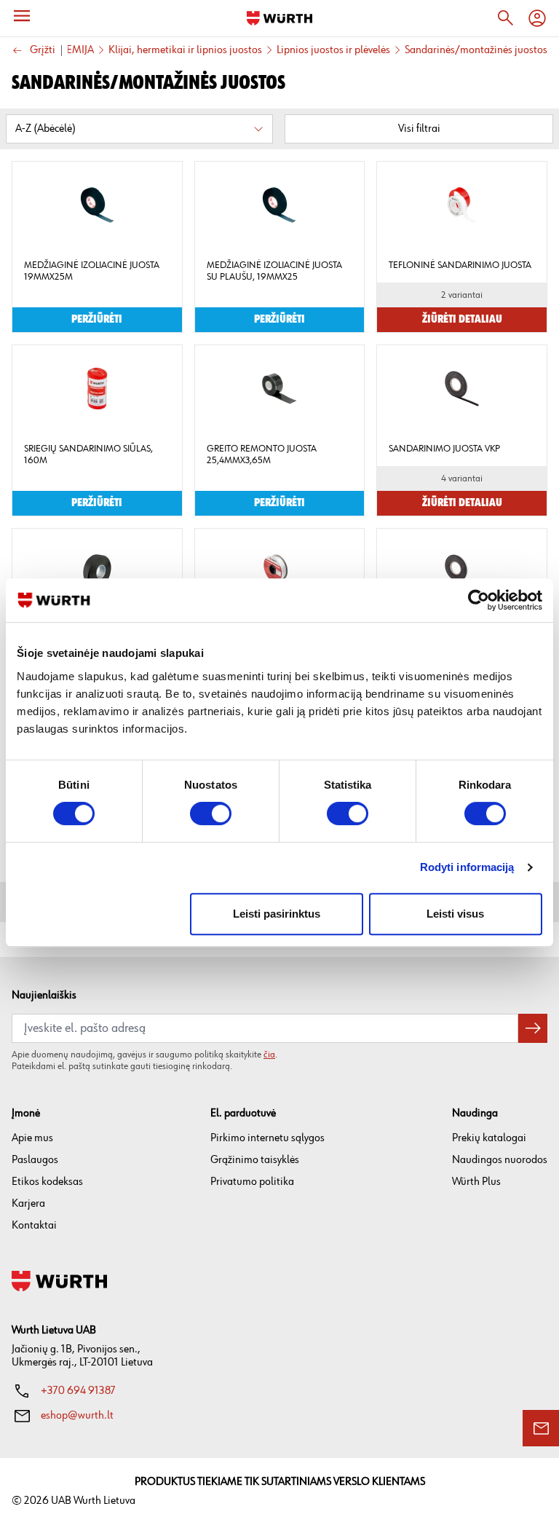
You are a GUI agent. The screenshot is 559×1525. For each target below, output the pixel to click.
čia (269, 1054)
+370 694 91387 (78, 1390)
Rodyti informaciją (467, 867)
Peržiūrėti (96, 320)
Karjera (28, 1203)
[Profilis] (537, 18)
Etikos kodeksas (47, 1181)
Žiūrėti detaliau (462, 320)
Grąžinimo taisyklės (254, 1160)
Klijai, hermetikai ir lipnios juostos (185, 50)
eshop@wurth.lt (77, 1415)
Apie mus (32, 1138)
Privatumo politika (252, 1181)
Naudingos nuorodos (499, 1160)
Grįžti (42, 50)
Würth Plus (476, 1181)
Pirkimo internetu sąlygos (267, 1138)
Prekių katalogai (489, 1138)
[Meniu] (22, 16)
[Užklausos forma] (541, 1428)
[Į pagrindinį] (279, 18)
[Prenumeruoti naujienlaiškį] (532, 1028)
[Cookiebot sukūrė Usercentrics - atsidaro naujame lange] (478, 600)
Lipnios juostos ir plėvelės (333, 50)
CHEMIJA (73, 50)
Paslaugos (35, 1160)
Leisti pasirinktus (276, 913)
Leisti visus (455, 913)
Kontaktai (34, 1225)
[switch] (210, 813)
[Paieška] (505, 18)
